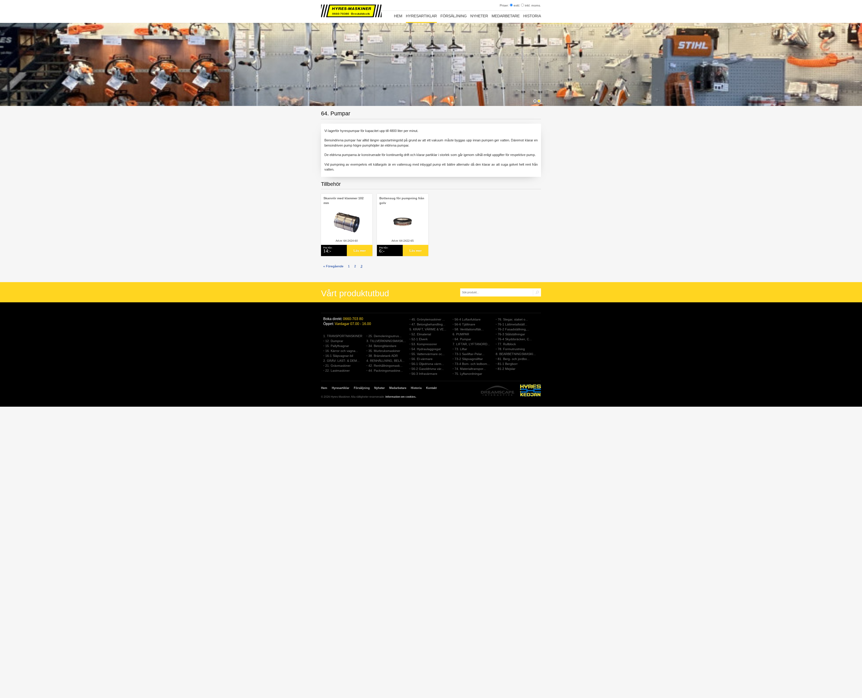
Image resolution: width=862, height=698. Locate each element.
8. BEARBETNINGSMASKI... (516, 354)
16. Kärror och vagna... (341, 351)
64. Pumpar (463, 339)
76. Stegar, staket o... (513, 319)
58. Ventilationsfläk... (469, 329)
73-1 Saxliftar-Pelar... (469, 354)
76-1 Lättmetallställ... (512, 324)
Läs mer (360, 250)
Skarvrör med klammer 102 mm (343, 200)
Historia (532, 16)
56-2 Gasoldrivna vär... (427, 369)
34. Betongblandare (382, 346)
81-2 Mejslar (506, 369)
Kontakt (431, 388)
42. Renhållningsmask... (385, 365)
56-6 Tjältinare (465, 324)
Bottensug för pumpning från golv (401, 200)
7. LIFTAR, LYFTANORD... (471, 344)
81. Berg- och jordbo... (514, 359)
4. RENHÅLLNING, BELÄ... (385, 360)
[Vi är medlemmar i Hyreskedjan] (530, 391)
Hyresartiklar (421, 16)
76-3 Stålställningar (511, 334)
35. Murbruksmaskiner (384, 351)
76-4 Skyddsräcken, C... (515, 339)
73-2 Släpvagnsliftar (469, 359)
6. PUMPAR (461, 334)
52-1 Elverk (419, 339)
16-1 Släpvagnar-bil (339, 356)
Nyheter (479, 16)
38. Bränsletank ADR (383, 356)
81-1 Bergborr (508, 364)
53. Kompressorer (424, 344)
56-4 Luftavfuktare (468, 319)
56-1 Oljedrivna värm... (427, 364)
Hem (398, 16)
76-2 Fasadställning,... (513, 329)
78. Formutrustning (511, 349)
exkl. (516, 5)
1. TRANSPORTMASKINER (342, 336)
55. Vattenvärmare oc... (428, 354)
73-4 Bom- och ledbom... (472, 364)
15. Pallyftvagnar (337, 346)
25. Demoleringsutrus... (385, 336)
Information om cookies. (400, 396)
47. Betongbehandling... (428, 324)
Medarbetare (506, 16)
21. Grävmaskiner (338, 365)
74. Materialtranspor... (470, 369)
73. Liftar (461, 349)
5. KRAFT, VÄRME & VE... (427, 329)
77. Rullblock (507, 344)
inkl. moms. (532, 5)
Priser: (505, 5)
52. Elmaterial (421, 334)
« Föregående (333, 266)
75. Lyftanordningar (468, 373)
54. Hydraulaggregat (426, 349)
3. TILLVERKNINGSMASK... (386, 341)
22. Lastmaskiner (337, 370)
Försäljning (453, 16)
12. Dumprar (334, 341)
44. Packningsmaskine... (385, 370)
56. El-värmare (422, 359)
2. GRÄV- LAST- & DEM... (341, 360)
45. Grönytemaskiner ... (428, 319)
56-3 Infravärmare (424, 373)
